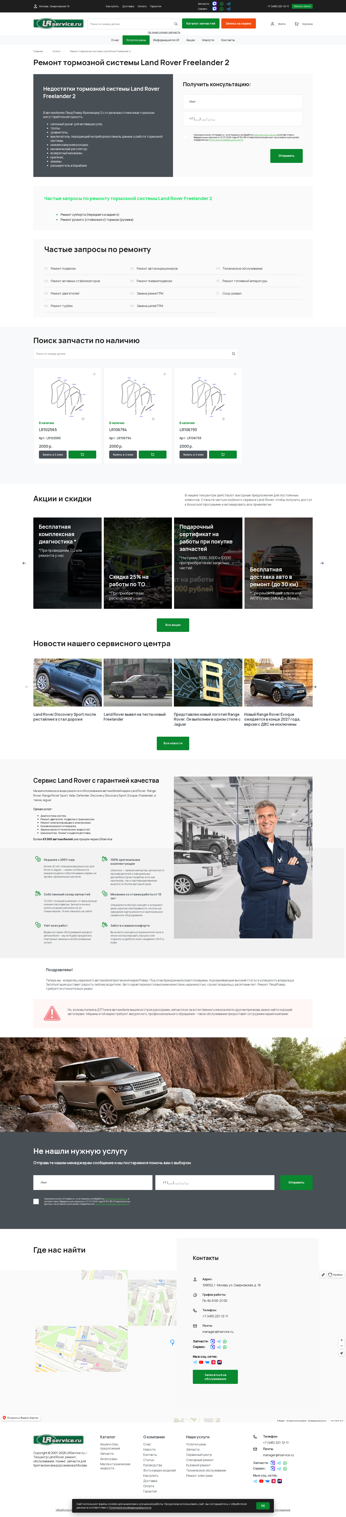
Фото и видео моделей (159, 1470)
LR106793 (188, 429)
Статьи (148, 1460)
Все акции (173, 625)
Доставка (128, 6)
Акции (190, 40)
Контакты (228, 40)
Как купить (112, 6)
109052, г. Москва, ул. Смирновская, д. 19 (232, 1285)
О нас (115, 40)
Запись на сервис (239, 23)
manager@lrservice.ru (218, 1332)
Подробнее (55, 573)
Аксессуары (108, 1459)
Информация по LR (166, 40)
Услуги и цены (136, 40)
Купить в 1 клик (53, 454)
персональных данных (265, 134)
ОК (263, 1505)
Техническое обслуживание (206, 1470)
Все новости (173, 743)
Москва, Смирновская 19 (54, 6)
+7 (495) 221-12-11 (278, 6)
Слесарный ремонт (200, 1460)
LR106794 (118, 429)
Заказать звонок (302, 6)
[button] (24, 563)
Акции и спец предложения (110, 1446)
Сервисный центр (199, 1455)
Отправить (286, 155)
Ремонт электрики (199, 1476)
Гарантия (155, 6)
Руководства (152, 1465)
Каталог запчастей (200, 23)
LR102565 (48, 429)
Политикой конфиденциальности (226, 139)
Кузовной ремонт (198, 1465)
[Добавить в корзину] (82, 455)
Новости (208, 40)
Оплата (142, 6)
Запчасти (107, 1454)
